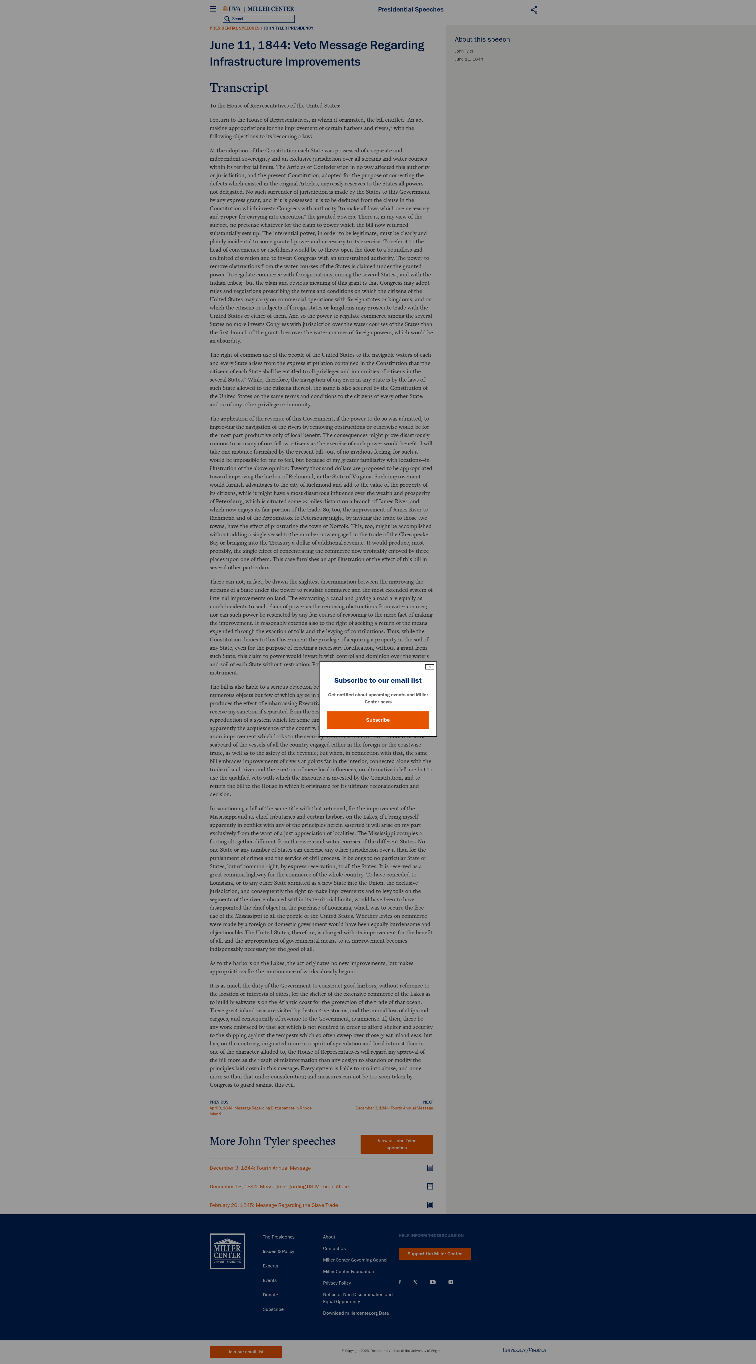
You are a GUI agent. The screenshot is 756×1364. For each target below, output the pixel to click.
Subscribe (378, 720)
